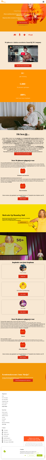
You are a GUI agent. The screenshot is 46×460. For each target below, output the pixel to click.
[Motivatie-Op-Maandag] (23, 295)
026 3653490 (6, 436)
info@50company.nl (7, 438)
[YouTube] (23, 313)
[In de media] (23, 277)
